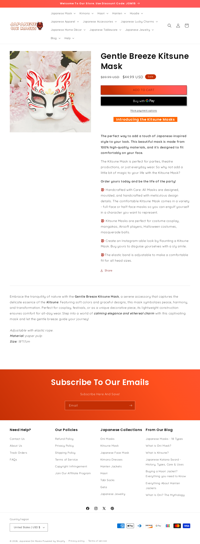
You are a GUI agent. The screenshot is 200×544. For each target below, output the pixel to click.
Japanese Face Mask (114, 452)
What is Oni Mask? (158, 445)
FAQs (13, 459)
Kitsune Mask (109, 445)
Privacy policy (77, 541)
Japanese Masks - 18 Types (164, 439)
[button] (62, 13)
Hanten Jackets (111, 466)
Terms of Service (66, 459)
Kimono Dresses (111, 459)
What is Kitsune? (157, 452)
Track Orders (18, 452)
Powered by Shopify (54, 541)
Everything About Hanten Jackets (163, 485)
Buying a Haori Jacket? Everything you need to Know (166, 473)
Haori (104, 473)
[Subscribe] (130, 405)
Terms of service (97, 541)
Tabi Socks (107, 480)
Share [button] (108, 270)
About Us (16, 445)
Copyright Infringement (71, 466)
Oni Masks (107, 439)
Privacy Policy (64, 445)
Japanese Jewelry (112, 494)
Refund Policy (64, 439)
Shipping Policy (65, 452)
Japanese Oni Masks (30, 541)
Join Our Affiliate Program (73, 473)
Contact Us (17, 439)
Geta (103, 487)
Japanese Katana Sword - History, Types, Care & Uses (165, 462)
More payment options (143, 110)
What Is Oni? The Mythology (165, 495)
